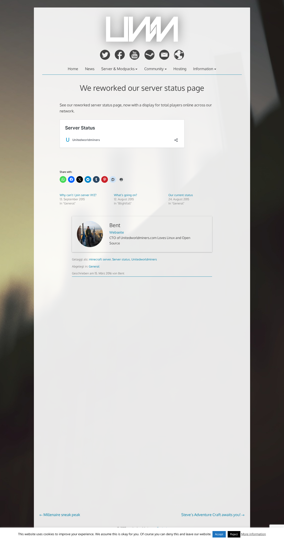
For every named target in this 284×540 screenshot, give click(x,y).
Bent (114, 225)
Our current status (180, 195)
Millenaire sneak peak (61, 514)
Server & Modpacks (118, 68)
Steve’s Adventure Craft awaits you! (211, 514)
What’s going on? (125, 195)
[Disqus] (142, 345)
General (94, 266)
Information (203, 68)
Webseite (116, 232)
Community (154, 68)
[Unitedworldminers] (142, 40)
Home (73, 68)
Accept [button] (219, 534)
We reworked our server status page (142, 88)
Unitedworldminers (144, 259)
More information (253, 534)
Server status (121, 259)
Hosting (179, 68)
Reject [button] (234, 534)
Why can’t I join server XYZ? (78, 195)
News (89, 68)
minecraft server (100, 259)
